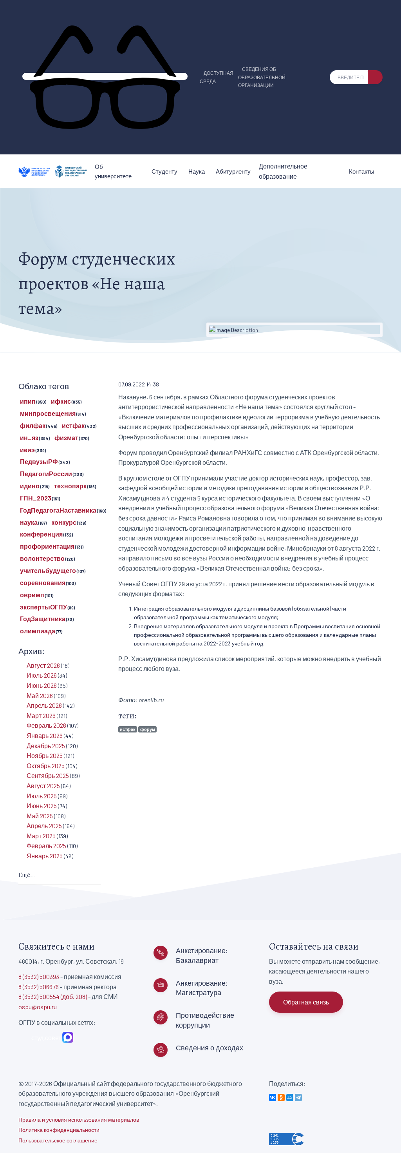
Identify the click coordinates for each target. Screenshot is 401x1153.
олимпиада (37, 631)
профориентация (47, 546)
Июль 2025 (42, 795)
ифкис (61, 401)
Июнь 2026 (42, 685)
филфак (32, 425)
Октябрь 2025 (46, 765)
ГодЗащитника (42, 618)
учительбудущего (48, 570)
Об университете (113, 171)
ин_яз (29, 437)
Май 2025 (40, 815)
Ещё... (27, 875)
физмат (66, 437)
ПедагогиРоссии (46, 473)
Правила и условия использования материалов (78, 1119)
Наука (196, 171)
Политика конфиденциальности (58, 1129)
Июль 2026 (42, 675)
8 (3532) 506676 (38, 986)
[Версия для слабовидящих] (105, 76)
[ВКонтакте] (272, 1097)
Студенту (164, 171)
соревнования (42, 582)
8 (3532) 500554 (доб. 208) (52, 996)
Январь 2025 (45, 855)
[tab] (59, 876)
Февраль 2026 (46, 725)
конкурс (63, 522)
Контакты (361, 171)
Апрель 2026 (44, 705)
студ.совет (45, 1037)
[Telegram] (298, 1097)
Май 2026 (40, 695)
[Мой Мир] (289, 1097)
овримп (32, 594)
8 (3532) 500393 (38, 976)
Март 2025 (41, 835)
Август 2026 (43, 665)
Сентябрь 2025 (48, 775)
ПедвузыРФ (39, 461)
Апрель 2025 (44, 825)
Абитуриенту (233, 171)
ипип (28, 401)
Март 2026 (41, 715)
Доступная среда (216, 77)
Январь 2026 (45, 735)
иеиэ (27, 449)
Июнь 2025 (42, 805)
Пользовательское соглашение (58, 1140)
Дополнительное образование (283, 171)
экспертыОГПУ (43, 607)
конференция (41, 534)
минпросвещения (48, 413)
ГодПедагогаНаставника (58, 510)
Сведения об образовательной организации (261, 77)
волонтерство (42, 558)
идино (30, 485)
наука (29, 522)
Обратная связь (306, 1002)
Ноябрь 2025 (45, 755)
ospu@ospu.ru (37, 1006)
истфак (127, 729)
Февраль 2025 (46, 845)
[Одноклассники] (281, 1097)
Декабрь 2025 (46, 745)
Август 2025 (43, 785)
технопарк (70, 485)
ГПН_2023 (35, 498)
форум (147, 729)
